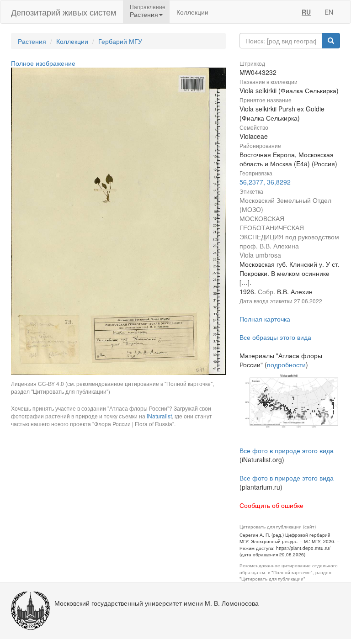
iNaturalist (159, 416)
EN (328, 11)
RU (306, 11)
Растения (32, 41)
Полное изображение (43, 63)
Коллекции (192, 11)
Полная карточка (264, 318)
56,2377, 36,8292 (265, 181)
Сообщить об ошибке (271, 505)
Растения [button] (144, 14)
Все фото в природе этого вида (286, 450)
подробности (286, 364)
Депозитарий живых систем (63, 12)
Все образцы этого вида (275, 337)
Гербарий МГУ (120, 41)
